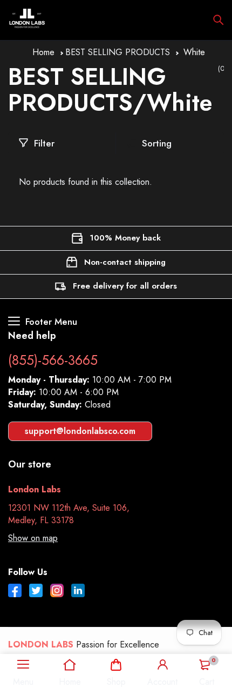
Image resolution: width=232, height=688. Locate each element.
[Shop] (116, 665)
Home (43, 52)
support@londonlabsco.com (80, 431)
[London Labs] (27, 20)
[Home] (70, 665)
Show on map (33, 538)
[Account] (162, 665)
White (194, 52)
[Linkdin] (78, 592)
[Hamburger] (23, 665)
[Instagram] (57, 592)
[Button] (218, 20)
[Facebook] (15, 592)
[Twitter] (36, 592)
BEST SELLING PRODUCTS (117, 52)
